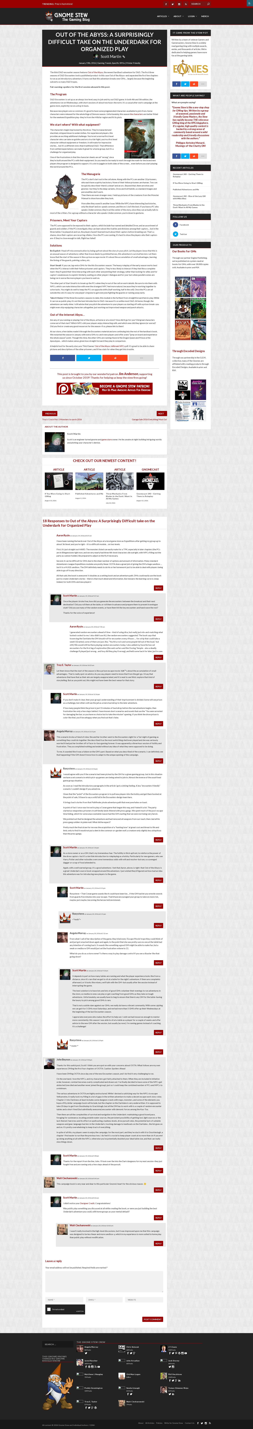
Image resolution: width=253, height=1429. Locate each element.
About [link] (177, 16)
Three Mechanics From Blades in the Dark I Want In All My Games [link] (119, 496)
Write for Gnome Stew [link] (173, 1423)
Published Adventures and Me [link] (89, 494)
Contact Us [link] (189, 1423)
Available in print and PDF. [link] (188, 267)
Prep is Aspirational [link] (63, 4)
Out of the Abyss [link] (95, 72)
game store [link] (107, 439)
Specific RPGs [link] (118, 63)
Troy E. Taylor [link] (64, 665)
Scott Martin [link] (111, 56)
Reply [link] (158, 588)
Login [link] (191, 16)
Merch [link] (205, 16)
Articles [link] (162, 16)
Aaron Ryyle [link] (63, 535)
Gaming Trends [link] (104, 63)
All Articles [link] (149, 1423)
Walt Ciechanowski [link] (67, 1178)
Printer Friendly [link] (133, 63)
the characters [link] (136, 114)
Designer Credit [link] (87, 1203)
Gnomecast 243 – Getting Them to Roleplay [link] (149, 495)
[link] (250, 3)
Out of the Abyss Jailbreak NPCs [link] (110, 346)
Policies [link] (159, 1423)
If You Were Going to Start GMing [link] (188, 183)
